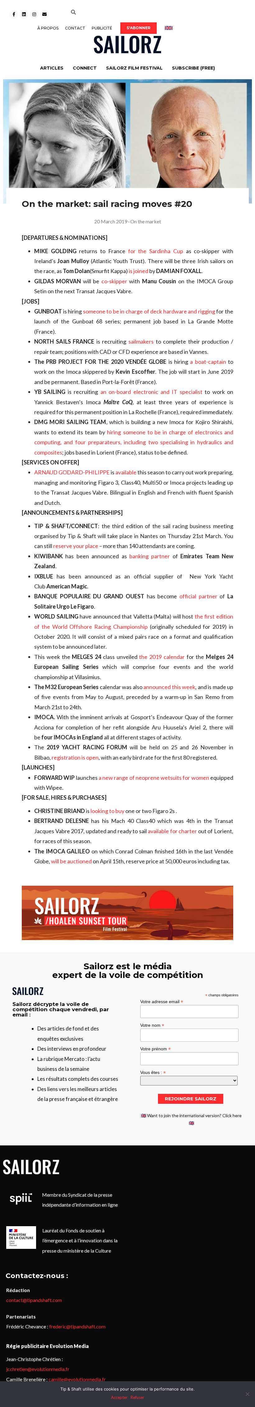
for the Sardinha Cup (155, 251)
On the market (145, 221)
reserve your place (75, 545)
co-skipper (114, 281)
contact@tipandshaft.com (34, 1300)
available (126, 472)
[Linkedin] (24, 14)
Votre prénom (155, 1048)
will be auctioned (71, 861)
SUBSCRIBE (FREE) (193, 68)
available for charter (172, 831)
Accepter (119, 1397)
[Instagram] (34, 14)
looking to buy (107, 810)
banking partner (149, 556)
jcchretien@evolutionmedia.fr (37, 1369)
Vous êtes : (153, 1072)
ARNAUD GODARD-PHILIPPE (72, 472)
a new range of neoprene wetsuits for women (154, 777)
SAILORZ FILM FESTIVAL (134, 68)
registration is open (75, 757)
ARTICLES (51, 68)
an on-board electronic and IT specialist (151, 391)
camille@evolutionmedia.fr (77, 1379)
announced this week (169, 686)
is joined (138, 270)
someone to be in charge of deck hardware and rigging (149, 311)
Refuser (137, 1397)
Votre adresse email (161, 1001)
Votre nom (152, 1025)
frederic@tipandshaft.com (77, 1326)
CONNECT (85, 68)
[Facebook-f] (13, 14)
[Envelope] (44, 14)
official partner (199, 596)
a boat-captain (208, 361)
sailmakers (141, 341)
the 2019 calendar (162, 656)
